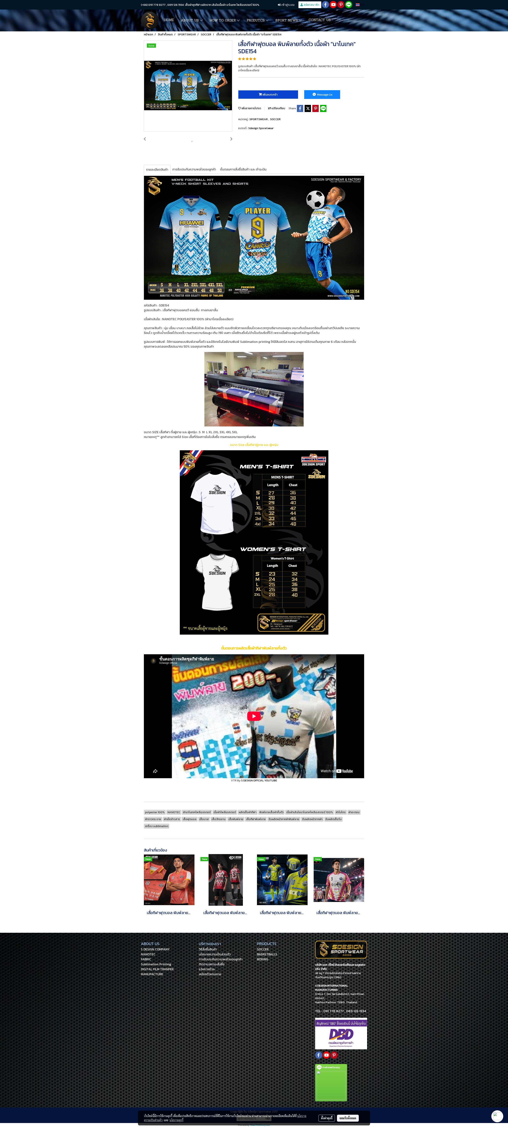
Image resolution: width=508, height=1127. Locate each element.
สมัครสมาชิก (311, 5)
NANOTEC (148, 954)
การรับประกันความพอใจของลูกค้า (220, 959)
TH (362, 4)
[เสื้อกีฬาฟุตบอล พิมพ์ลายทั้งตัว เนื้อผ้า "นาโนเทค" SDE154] (188, 86)
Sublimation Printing (156, 964)
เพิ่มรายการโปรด (251, 108)
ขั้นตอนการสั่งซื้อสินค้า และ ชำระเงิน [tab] (243, 169)
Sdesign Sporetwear (260, 128)
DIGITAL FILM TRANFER (157, 969)
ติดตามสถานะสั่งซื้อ (211, 964)
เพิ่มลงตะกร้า (269, 95)
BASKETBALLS (267, 954)
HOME (169, 20)
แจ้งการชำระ (207, 969)
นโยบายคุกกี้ (176, 1120)
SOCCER (275, 119)
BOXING (262, 959)
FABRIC (146, 959)
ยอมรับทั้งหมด (348, 1118)
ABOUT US (190, 20)
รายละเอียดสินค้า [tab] (157, 169)
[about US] (341, 1033)
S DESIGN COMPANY (155, 949)
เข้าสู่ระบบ (287, 5)
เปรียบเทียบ (278, 108)
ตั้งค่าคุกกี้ (326, 1118)
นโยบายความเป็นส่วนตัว (215, 954)
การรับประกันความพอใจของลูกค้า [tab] (194, 169)
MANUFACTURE (152, 974)
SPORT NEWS (287, 20)
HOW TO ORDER (223, 20)
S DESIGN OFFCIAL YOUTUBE (259, 780)
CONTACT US (320, 20)
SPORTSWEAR (258, 119)
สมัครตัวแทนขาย (210, 974)
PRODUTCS (256, 20)
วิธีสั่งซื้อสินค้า (208, 949)
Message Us (324, 95)
